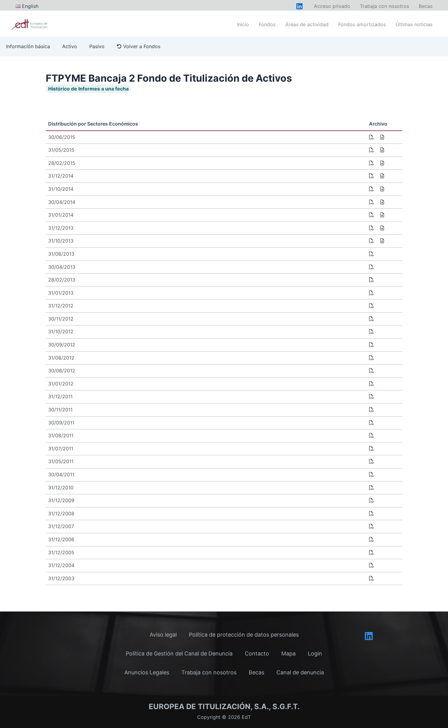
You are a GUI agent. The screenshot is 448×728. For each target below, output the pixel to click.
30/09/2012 (61, 345)
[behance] (299, 6)
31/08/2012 (61, 358)
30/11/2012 (60, 319)
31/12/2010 (60, 488)
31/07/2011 (60, 449)
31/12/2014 (60, 176)
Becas (256, 672)
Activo (69, 46)
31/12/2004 (61, 565)
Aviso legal (163, 634)
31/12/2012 (60, 306)
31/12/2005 (61, 552)
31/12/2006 (61, 539)
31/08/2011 (60, 435)
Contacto (257, 653)
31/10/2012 (60, 331)
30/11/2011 (60, 410)
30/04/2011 (61, 474)
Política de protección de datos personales (244, 634)
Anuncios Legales (146, 672)
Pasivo (97, 46)
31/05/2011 (60, 461)
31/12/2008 (61, 513)
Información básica (28, 46)
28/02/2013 (61, 280)
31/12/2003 (61, 578)
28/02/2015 (61, 163)
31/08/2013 (61, 254)
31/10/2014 (60, 189)
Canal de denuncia (300, 672)
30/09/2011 (61, 423)
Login (315, 653)
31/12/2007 (61, 526)
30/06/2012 (61, 371)
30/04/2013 (61, 267)
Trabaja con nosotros (208, 672)
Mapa (288, 653)
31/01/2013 (60, 293)
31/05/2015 (61, 150)
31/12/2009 (61, 500)
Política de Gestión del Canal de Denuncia (179, 653)
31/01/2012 (60, 384)
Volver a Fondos (141, 46)
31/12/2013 (60, 228)
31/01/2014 (60, 215)
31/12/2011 (60, 396)
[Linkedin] (368, 636)
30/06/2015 (61, 137)
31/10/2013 (60, 241)
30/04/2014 (61, 202)
